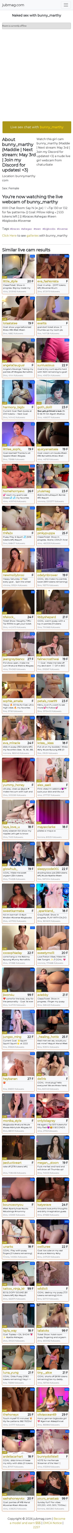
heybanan (10, 1079)
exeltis (41, 323)
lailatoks (43, 1330)
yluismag (43, 491)
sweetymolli (45, 953)
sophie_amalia (13, 701)
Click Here (9, 235)
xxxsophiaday (12, 953)
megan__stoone (48, 1162)
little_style (10, 281)
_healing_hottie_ (48, 1037)
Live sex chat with (36, 127)
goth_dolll (44, 407)
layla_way (10, 1330)
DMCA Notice (52, 1523)
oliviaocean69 (46, 1414)
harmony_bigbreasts (13, 407)
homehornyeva (13, 491)
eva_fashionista (47, 281)
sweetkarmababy (13, 911)
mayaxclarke (46, 827)
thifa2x (8, 533)
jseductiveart (12, 1162)
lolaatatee (10, 323)
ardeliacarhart (13, 1456)
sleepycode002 (48, 869)
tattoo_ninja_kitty (13, 1288)
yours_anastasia (48, 1498)
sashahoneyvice (13, 1498)
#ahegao (26, 228)
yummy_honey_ (13, 785)
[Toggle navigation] (66, 5)
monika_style (12, 1120)
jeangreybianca (13, 659)
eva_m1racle (11, 743)
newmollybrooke (13, 575)
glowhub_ (10, 869)
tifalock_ (9, 617)
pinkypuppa (46, 533)
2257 (36, 1527)
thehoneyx (11, 1414)
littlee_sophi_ (12, 449)
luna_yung (11, 1372)
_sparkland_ (45, 911)
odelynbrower (47, 575)
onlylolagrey (46, 1120)
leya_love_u (11, 827)
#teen (37, 228)
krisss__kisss (45, 743)
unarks (8, 1246)
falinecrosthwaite (48, 659)
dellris (41, 1079)
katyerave (44, 1204)
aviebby (42, 995)
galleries (32, 235)
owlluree (43, 1246)
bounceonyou (13, 1204)
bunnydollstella (48, 1456)
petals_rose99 (47, 701)
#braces (14, 228)
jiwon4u (8, 995)
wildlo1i (42, 1288)
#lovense (62, 228)
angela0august (13, 365)
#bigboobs (49, 228)
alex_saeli (44, 785)
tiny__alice (44, 1372)
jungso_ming (12, 1037)
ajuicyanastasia (47, 449)
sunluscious (45, 365)
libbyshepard (46, 617)
